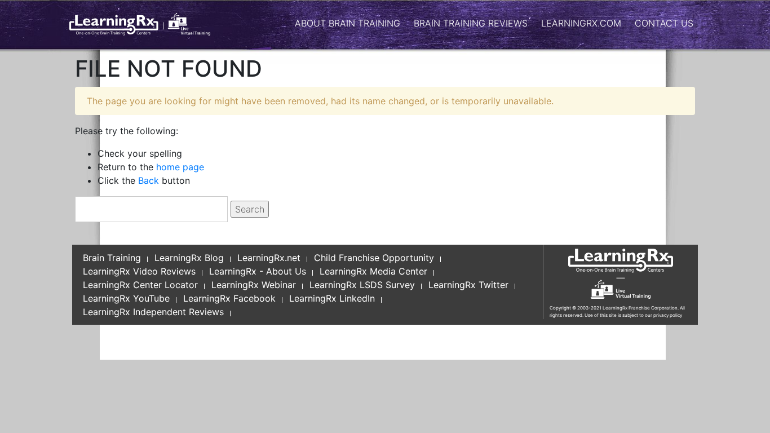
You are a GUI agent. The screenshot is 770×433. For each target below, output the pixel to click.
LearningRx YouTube (126, 298)
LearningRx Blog (189, 257)
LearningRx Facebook (229, 298)
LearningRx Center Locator (140, 284)
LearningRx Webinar (253, 284)
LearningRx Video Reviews (139, 271)
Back (148, 180)
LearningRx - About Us (257, 271)
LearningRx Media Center (373, 271)
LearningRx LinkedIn (332, 298)
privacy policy (667, 315)
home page (180, 167)
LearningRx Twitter (468, 284)
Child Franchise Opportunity (374, 257)
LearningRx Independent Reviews (153, 311)
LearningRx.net (268, 257)
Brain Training (112, 257)
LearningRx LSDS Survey (362, 284)
